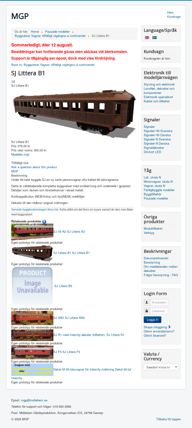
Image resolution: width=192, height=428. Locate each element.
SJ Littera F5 (66, 352)
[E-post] (13, 81)
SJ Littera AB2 (69, 317)
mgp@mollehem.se (34, 400)
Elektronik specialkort (158, 97)
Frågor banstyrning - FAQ (161, 275)
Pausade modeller (156, 198)
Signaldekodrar (154, 148)
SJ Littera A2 (69, 231)
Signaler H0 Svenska (158, 131)
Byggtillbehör (152, 194)
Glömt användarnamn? (159, 331)
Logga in (152, 319)
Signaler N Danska (156, 143)
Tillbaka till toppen (168, 419)
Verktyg (149, 233)
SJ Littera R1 (88, 334)
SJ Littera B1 (71, 252)
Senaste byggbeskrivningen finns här (34, 209)
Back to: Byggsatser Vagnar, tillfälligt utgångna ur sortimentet (52, 64)
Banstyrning (152, 262)
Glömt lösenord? (155, 335)
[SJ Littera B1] (74, 113)
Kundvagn (174, 16)
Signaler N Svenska (157, 139)
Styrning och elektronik (159, 84)
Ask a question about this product (34, 167)
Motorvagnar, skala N (158, 181)
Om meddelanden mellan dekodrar (160, 268)
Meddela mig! (20, 154)
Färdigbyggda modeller (159, 190)
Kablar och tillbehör (157, 101)
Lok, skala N (152, 177)
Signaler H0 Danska (157, 135)
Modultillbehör (153, 228)
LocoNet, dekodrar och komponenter (159, 90)
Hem (170, 12)
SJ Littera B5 (62, 286)
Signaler (149, 127)
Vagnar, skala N (154, 186)
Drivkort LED (152, 152)
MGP (14, 171)
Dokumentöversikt (156, 258)
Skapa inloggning (156, 327)
